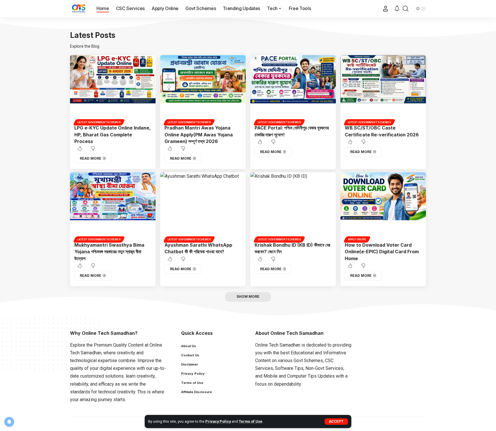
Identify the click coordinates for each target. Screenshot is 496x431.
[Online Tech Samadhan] (78, 8)
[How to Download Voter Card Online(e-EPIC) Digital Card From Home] (383, 206)
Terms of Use (250, 421)
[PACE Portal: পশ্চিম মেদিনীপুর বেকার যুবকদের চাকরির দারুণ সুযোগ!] (293, 89)
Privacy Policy (218, 421)
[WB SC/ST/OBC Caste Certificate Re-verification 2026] (383, 89)
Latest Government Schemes (99, 122)
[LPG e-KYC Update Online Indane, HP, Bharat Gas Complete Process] (113, 89)
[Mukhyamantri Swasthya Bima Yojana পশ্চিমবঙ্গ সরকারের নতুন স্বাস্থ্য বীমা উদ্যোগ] (113, 206)
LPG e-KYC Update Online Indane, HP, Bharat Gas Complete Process (112, 134)
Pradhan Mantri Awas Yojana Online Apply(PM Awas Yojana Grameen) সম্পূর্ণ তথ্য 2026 (198, 134)
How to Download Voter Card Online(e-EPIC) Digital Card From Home (382, 251)
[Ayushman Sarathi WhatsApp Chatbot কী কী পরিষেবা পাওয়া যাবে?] (203, 206)
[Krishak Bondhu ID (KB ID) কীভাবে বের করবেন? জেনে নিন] (293, 206)
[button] (336, 421)
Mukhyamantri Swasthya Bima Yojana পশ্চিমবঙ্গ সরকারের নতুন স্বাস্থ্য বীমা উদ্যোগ (109, 251)
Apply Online (357, 239)
